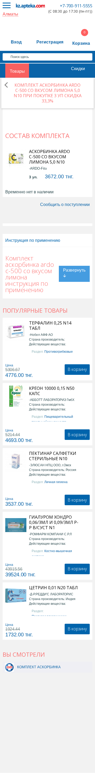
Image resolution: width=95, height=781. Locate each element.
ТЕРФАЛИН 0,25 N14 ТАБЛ (50, 325)
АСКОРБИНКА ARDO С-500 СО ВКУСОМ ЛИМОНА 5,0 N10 (49, 157)
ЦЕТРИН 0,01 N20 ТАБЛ (53, 587)
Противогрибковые (58, 351)
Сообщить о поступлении (65, 204)
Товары (17, 71)
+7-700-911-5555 (76, 6)
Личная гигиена (56, 482)
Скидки (78, 68)
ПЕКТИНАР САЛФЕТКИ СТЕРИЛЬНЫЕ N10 (52, 456)
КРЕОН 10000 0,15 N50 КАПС (51, 391)
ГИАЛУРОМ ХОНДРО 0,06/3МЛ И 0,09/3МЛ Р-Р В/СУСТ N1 (53, 522)
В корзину (77, 369)
